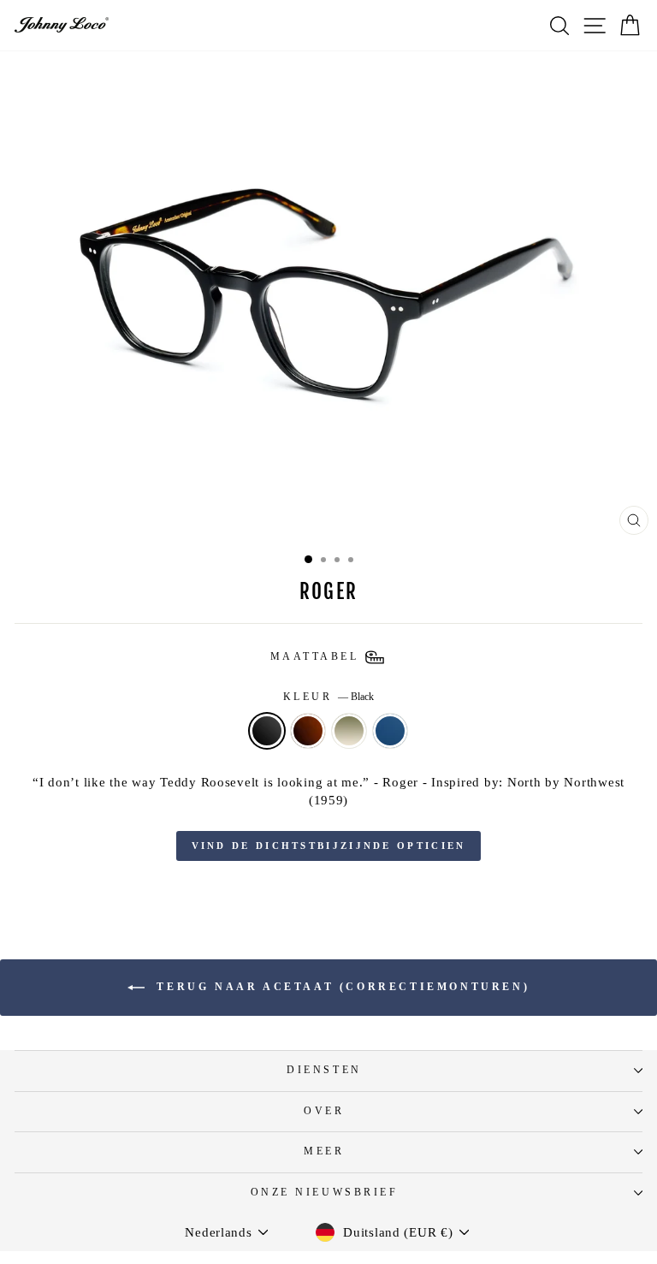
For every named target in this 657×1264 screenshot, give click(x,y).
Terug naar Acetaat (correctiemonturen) (340, 987)
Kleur (328, 697)
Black (267, 731)
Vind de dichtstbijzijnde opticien (329, 845)
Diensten (324, 1070)
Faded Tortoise (308, 731)
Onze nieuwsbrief (325, 1192)
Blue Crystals (390, 731)
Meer (324, 1151)
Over (324, 1111)
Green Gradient (349, 731)
